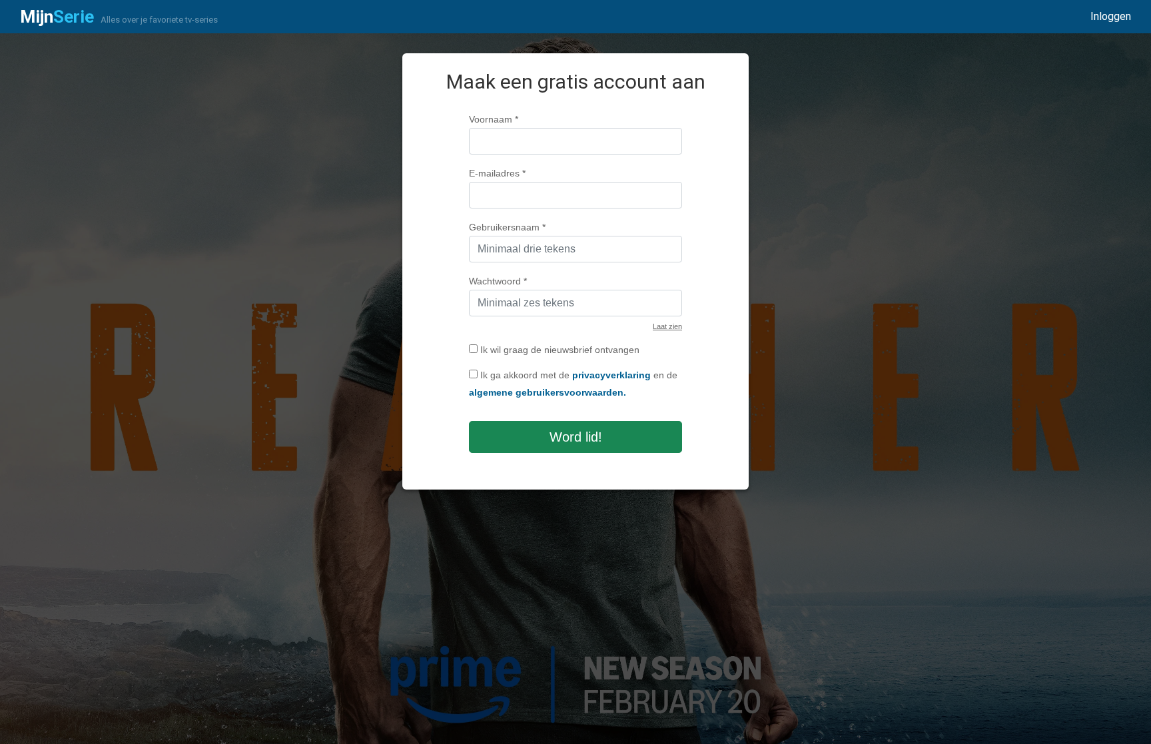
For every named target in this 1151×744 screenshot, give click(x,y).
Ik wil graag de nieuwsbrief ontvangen (558, 349)
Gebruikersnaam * (507, 227)
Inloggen (1110, 16)
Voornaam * (493, 119)
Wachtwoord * (498, 281)
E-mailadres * (497, 173)
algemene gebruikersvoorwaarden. (547, 392)
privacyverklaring (611, 375)
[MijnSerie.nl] (57, 16)
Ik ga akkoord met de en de (573, 384)
